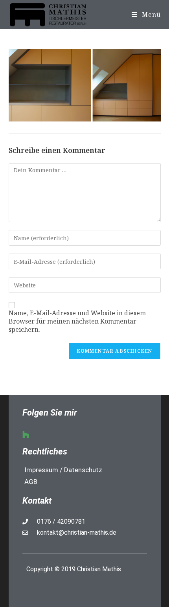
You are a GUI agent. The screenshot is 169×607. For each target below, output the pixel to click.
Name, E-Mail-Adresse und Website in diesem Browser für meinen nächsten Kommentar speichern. (77, 321)
